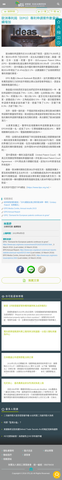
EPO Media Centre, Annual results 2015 (20, 208)
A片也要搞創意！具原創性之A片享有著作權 (23, 436)
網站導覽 (49, 450)
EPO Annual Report (12, 212)
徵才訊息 (28, 450)
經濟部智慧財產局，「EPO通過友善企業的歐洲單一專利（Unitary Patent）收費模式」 (30, 203)
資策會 (27, 455)
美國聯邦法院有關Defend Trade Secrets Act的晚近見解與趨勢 (31, 429)
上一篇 (42, 11)
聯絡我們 (7, 455)
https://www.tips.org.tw (37, 187)
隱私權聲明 (8, 450)
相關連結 (7, 459)
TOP (57, 465)
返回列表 (11, 11)
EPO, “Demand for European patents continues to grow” (27, 215)
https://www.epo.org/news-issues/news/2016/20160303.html (27, 245)
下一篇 (54, 11)
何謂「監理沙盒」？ (12, 422)
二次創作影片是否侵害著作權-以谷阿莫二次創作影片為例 (28, 415)
